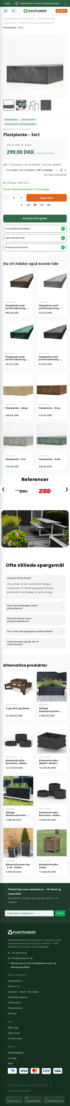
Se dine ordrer (15, 1038)
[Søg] (13, 11)
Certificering (14, 1002)
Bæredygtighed (15, 1052)
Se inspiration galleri (35, 218)
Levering (12, 1058)
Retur (10, 1063)
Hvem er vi (13, 986)
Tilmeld (60, 913)
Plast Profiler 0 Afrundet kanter (35, 23)
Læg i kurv (46, 197)
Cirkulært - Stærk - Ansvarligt (23, 992)
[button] (35, 578)
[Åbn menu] (6, 11)
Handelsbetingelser (18, 997)
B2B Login (13, 1027)
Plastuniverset (15, 1008)
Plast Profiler (9, 23)
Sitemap (12, 1013)
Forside (7, 18)
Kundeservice (15, 981)
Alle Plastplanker (46, 18)
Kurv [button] (61, 11)
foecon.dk (25, 1091)
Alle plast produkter (24, 18)
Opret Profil (14, 1033)
